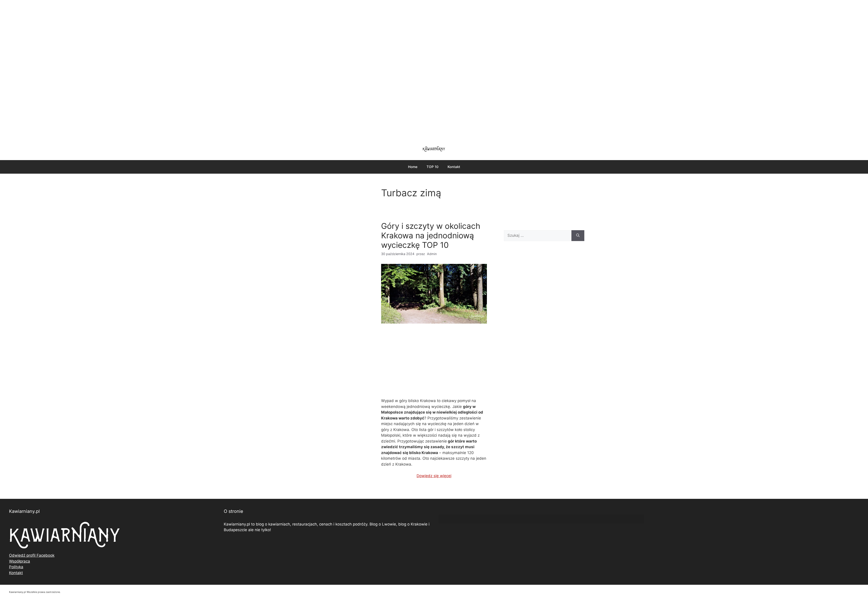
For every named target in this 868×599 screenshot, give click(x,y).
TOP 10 (433, 167)
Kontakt (454, 167)
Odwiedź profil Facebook (31, 555)
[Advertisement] (434, 70)
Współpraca (19, 561)
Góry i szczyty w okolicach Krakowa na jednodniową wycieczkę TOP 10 (430, 235)
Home (412, 167)
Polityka (16, 567)
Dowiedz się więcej (434, 476)
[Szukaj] (577, 235)
